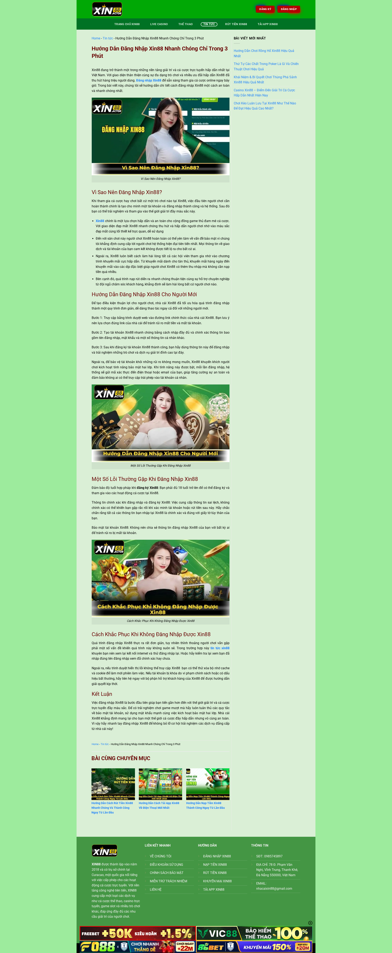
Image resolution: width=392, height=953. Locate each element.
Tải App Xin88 (268, 24)
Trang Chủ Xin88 (127, 24)
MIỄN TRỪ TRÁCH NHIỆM (168, 881)
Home (96, 38)
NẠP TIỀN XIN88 (215, 865)
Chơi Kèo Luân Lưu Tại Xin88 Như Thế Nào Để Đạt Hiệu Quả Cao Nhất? (265, 106)
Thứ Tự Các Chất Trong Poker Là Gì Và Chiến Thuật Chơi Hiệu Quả (266, 66)
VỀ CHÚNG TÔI (160, 856)
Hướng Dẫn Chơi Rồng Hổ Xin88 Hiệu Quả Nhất (264, 53)
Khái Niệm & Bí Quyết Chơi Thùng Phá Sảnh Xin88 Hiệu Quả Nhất (265, 79)
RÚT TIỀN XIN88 (215, 873)
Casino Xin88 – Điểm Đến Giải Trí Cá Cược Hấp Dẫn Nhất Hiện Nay (264, 92)
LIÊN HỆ (155, 890)
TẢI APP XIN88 (213, 890)
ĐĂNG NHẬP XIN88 (217, 856)
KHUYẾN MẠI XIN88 (217, 881)
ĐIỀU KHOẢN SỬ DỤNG (166, 865)
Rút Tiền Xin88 (236, 24)
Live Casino (159, 24)
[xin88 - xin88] (112, 9)
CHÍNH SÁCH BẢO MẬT (167, 873)
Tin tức (209, 24)
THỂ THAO (185, 24)
